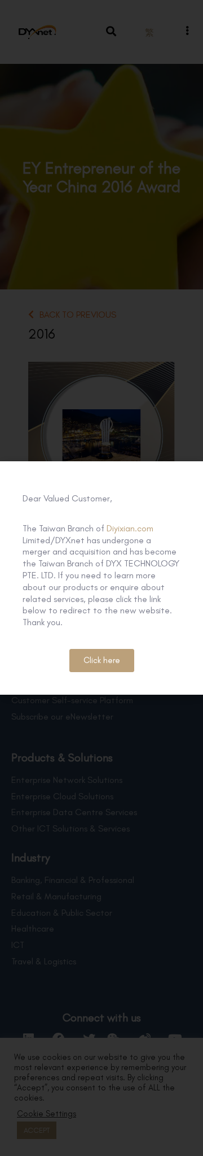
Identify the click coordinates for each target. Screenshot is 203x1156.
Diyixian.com (130, 528)
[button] (101, 660)
